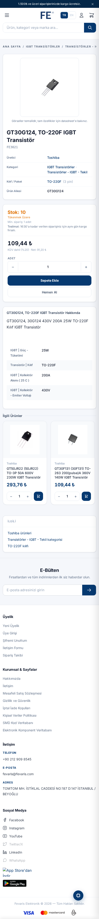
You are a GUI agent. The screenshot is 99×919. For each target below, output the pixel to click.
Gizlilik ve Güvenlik (17, 701)
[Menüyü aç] (7, 15)
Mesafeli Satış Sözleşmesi (22, 693)
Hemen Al (49, 292)
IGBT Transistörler (61, 167)
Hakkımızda (11, 678)
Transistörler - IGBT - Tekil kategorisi (35, 539)
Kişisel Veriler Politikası (19, 715)
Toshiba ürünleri (19, 533)
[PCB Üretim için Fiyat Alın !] (78, 895)
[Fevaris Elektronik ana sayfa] (47, 15)
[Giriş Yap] (81, 15)
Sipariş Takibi (13, 655)
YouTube (15, 836)
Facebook (16, 820)
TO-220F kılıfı (18, 546)
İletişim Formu (13, 648)
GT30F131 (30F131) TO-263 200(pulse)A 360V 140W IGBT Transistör (73, 473)
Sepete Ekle (50, 280)
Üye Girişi (10, 633)
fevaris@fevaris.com (18, 774)
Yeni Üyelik (11, 626)
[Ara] (90, 28)
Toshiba (53, 158)
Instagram (16, 828)
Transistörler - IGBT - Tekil (67, 172)
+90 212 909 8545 (17, 759)
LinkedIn (15, 852)
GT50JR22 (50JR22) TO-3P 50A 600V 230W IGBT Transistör (24, 473)
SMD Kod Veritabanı (18, 723)
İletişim (8, 686)
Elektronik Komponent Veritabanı (27, 730)
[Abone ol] (89, 590)
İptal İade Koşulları (16, 708)
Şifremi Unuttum (15, 640)
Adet (11, 258)
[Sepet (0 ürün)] (91, 15)
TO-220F (54, 181)
